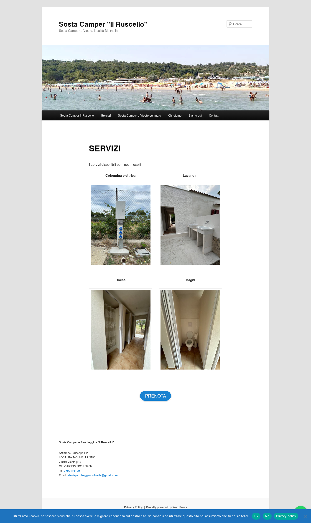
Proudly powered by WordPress (166, 507)
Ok (256, 516)
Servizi (106, 115)
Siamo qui (195, 115)
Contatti (214, 115)
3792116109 (72, 471)
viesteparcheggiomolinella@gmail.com (92, 475)
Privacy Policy (133, 507)
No (267, 516)
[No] (305, 516)
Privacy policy (286, 516)
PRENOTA (155, 395)
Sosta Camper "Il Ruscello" (103, 24)
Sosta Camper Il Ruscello (77, 115)
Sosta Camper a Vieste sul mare (139, 115)
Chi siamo (174, 115)
